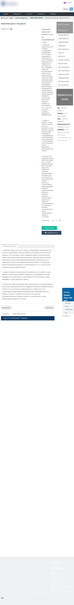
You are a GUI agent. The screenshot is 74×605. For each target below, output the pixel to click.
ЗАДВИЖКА (62, 46)
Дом (3, 600)
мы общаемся (66, 315)
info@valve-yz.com (63, 127)
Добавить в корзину (52, 233)
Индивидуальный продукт (65, 78)
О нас (19, 600)
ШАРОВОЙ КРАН (63, 35)
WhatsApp (68, 303)
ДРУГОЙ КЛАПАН (63, 71)
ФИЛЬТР (61, 53)
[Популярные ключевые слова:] (71, 9)
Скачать (55, 600)
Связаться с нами (66, 600)
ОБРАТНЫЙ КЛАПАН (19, 314)
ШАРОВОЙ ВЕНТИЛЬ (65, 42)
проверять (5, 314)
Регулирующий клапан (65, 85)
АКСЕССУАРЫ (62, 63)
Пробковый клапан (64, 81)
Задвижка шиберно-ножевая (65, 74)
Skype (66, 306)
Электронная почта (69, 309)
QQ (65, 312)
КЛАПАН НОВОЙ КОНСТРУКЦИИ (65, 60)
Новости (26, 600)
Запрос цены (49, 228)
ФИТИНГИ (61, 56)
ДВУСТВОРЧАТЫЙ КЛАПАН (65, 49)
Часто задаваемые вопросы (41, 600)
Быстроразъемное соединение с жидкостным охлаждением (65, 67)
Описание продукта (9, 246)
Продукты (11, 600)
